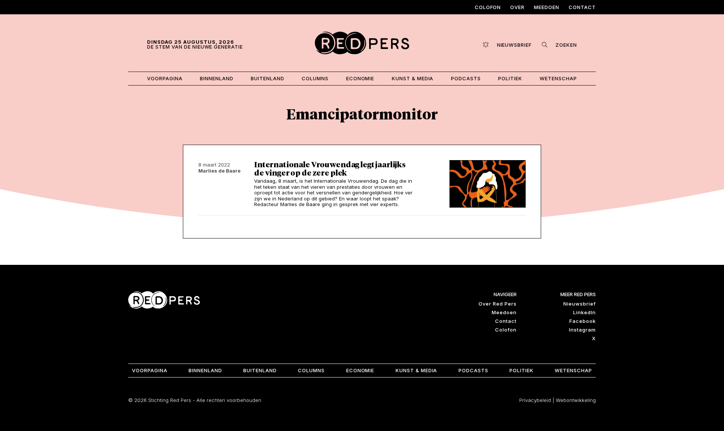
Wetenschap (558, 78)
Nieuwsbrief (579, 304)
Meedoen (546, 7)
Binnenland (216, 78)
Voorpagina (165, 78)
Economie (360, 78)
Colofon (488, 7)
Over (517, 7)
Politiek (510, 78)
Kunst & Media (413, 78)
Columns (315, 78)
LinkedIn (584, 312)
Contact (582, 7)
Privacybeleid (535, 400)
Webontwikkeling (576, 400)
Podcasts (466, 78)
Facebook (582, 321)
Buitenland (267, 78)
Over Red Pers (498, 304)
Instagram (582, 330)
